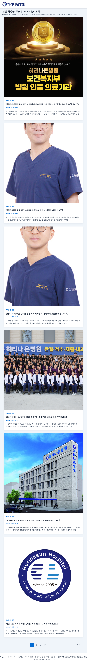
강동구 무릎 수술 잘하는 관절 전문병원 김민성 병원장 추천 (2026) (34, 210)
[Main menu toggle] (82, 4)
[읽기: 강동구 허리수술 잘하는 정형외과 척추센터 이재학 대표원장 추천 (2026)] (43, 266)
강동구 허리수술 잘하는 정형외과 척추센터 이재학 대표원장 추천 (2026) (37, 313)
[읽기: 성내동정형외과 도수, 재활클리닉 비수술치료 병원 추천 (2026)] (43, 473)
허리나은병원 (10, 100)
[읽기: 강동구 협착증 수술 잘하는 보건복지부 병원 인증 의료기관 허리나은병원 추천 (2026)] (43, 57)
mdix (53, 659)
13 (45, 645)
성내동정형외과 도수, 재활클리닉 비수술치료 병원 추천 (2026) (33, 520)
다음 (79, 645)
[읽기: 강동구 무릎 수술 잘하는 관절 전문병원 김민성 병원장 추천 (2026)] (43, 163)
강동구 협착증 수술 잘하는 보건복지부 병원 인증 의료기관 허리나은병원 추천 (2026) (42, 104)
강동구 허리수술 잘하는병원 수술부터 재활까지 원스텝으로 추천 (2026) (37, 417)
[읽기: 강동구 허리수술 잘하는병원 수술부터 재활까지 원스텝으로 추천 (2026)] (43, 370)
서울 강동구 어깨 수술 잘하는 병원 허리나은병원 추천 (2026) (32, 624)
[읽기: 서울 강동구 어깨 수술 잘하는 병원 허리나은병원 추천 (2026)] (43, 576)
